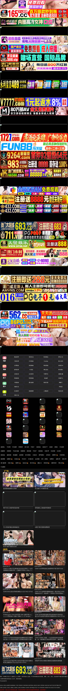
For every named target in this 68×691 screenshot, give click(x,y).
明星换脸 (31, 378)
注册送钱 (38, 447)
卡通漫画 (16, 382)
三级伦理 (16, 361)
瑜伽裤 (46, 378)
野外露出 (60, 369)
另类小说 (16, 395)
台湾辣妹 (16, 365)
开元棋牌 (14, 447)
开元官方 (24, 459)
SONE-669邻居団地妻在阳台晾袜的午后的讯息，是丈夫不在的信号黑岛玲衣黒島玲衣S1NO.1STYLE (50, 615)
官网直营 (21, 447)
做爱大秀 (58, 459)
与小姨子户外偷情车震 (41, 488)
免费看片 (52, 459)
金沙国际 (37, 459)
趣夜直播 (9, 455)
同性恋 (60, 386)
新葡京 (56, 447)
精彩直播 (29, 451)
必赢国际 (3, 451)
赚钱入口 (40, 463)
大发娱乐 (35, 455)
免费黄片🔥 (10, 459)
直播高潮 (23, 451)
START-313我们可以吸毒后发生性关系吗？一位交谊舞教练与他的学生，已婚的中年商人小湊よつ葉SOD (18, 570)
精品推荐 (16, 357)
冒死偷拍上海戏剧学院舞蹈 (43, 508)
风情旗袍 (16, 378)
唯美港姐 (46, 365)
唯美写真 (46, 382)
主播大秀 (47, 451)
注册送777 (45, 447)
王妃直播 (53, 451)
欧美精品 (46, 357)
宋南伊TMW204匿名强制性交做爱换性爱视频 (48, 661)
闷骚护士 (60, 378)
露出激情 (31, 382)
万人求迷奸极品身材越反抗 (11, 527)
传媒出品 (16, 386)
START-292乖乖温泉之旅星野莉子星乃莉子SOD (49, 568)
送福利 (51, 447)
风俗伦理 (60, 391)
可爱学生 (46, 374)
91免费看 (3, 467)
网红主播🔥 (61, 463)
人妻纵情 (46, 391)
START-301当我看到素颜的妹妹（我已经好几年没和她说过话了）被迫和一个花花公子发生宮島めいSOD (49, 593)
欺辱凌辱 (16, 369)
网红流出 (46, 369)
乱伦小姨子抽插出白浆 (10, 546)
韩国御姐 (31, 365)
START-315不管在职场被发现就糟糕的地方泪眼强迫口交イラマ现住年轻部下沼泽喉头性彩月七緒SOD (18, 639)
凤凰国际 (9, 451)
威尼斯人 (3, 447)
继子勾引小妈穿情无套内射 (11, 508)
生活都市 (16, 391)
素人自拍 (60, 361)
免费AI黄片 (54, 463)
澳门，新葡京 (44, 459)
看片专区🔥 (33, 463)
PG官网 (9, 447)
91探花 (31, 369)
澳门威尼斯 (3, 463)
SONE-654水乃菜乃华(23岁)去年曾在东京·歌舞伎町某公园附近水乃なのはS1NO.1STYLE (18, 661)
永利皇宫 (48, 455)
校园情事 (31, 391)
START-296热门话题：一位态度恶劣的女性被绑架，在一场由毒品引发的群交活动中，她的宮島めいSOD (49, 639)
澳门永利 (27, 447)
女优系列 (31, 374)
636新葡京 (62, 455)
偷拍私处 (3, 455)
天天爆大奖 (30, 459)
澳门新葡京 (28, 455)
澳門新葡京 (41, 455)
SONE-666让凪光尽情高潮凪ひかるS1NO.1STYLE (18, 591)
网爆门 (60, 382)
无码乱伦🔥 (17, 459)
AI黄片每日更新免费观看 (42, 527)
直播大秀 (64, 459)
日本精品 (31, 361)
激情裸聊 (3, 459)
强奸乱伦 (31, 357)
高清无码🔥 (46, 463)
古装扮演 (16, 374)
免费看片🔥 (55, 455)
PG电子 (32, 447)
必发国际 (21, 455)
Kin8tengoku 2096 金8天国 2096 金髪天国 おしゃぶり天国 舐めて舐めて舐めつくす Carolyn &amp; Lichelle (17, 616)
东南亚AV (60, 365)
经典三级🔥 (11, 463)
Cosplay (46, 361)
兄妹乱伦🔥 (25, 463)
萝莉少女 (60, 357)
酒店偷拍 (40, 451)
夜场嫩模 (15, 455)
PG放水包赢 (16, 451)
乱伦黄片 (59, 451)
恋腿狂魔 (60, 374)
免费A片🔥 (18, 463)
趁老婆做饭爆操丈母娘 (10, 488)
